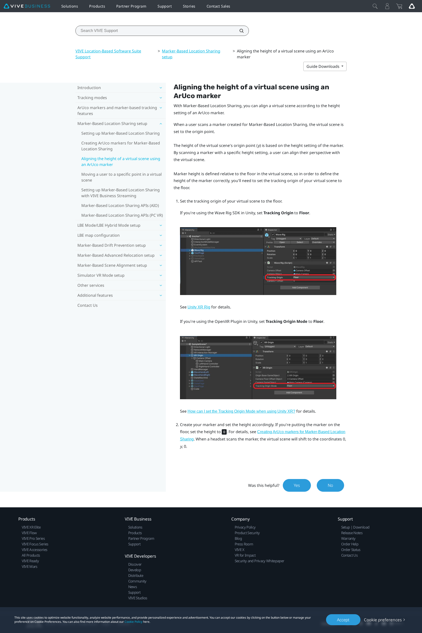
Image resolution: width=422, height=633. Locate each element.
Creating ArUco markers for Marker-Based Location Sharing (120, 146)
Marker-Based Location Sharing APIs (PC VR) (122, 215)
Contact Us (87, 305)
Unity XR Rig (199, 307)
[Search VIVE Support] (239, 31)
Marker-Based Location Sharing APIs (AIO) (120, 205)
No (330, 485)
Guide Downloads (323, 66)
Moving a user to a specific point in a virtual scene (121, 177)
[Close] (375, 6)
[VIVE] (27, 6)
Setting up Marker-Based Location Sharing (120, 133)
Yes (297, 485)
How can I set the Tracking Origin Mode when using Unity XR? (241, 411)
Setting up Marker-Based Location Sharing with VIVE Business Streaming (120, 192)
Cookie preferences (383, 620)
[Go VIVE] (412, 6)
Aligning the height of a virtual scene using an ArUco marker (120, 161)
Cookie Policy (133, 622)
